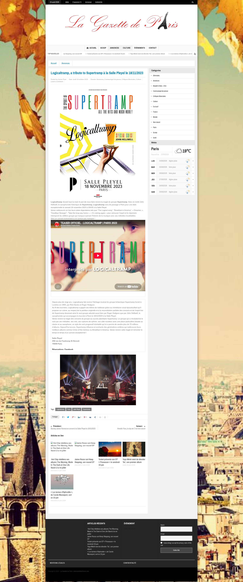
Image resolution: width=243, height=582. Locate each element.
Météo (67, 2)
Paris (68, 409)
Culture (126, 48)
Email (162, 534)
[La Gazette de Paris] (121, 24)
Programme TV (77, 2)
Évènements (139, 48)
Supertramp (86, 409)
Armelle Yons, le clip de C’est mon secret (131, 427)
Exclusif (155, 107)
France (155, 112)
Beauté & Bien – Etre (159, 86)
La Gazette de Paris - (66, 571)
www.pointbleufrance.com (81, 571)
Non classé (156, 122)
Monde (155, 117)
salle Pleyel (76, 409)
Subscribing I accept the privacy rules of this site (176, 544)
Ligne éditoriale (180, 54)
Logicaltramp (60, 409)
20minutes (156, 75)
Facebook (69, 349)
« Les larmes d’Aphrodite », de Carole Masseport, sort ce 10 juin (149, 54)
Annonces (114, 48)
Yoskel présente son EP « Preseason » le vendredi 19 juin (63, 54)
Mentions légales (57, 563)
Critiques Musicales (128, 79)
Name (162, 525)
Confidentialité (129, 563)
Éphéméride (98, 2)
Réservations (58, 349)
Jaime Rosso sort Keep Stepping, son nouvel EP (84, 461)
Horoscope (88, 2)
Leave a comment (57, 81)
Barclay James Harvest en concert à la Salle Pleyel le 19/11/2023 (73, 427)
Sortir (155, 138)
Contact (153, 48)
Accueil (92, 48)
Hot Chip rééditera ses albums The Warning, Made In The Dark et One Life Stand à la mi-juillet (62, 463)
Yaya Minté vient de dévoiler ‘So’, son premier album (105, 54)
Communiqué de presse (112, 79)
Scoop (103, 48)
